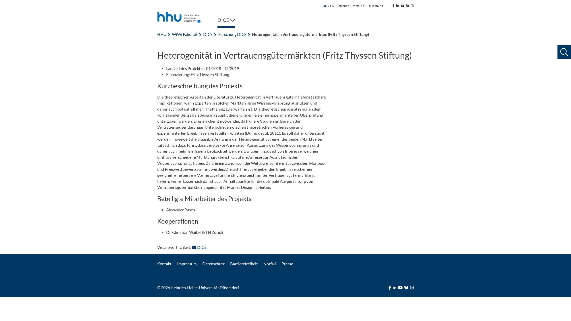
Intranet (343, 6)
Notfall (269, 263)
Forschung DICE (232, 34)
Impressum (187, 263)
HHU (161, 34)
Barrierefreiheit (244, 263)
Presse (287, 263)
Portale (357, 6)
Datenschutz (213, 263)
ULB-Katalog (374, 6)
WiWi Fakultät (185, 34)
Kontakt (164, 263)
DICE (208, 34)
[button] (564, 52)
